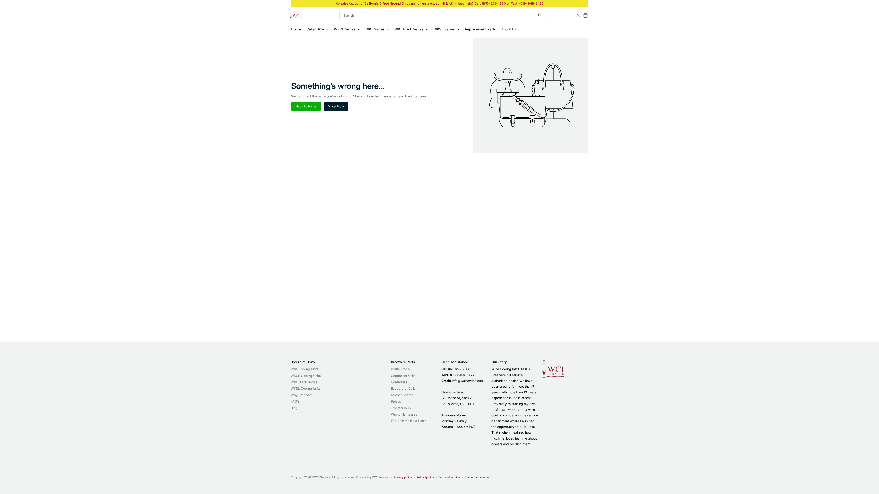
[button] (585, 15)
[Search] (539, 15)
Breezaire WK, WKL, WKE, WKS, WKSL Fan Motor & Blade (71, 472)
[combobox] (442, 15)
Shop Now (336, 106)
